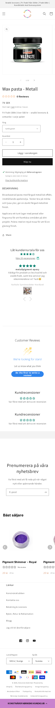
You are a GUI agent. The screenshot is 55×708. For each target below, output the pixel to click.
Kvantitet (6, 136)
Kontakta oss (12, 600)
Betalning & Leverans (16, 607)
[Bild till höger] (34, 80)
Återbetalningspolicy (23, 687)
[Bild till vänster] (20, 80)
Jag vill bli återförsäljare (18, 627)
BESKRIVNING (10, 188)
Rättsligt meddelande (19, 696)
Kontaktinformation (43, 691)
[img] (27, 254)
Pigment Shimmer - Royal (19, 562)
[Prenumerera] (45, 492)
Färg (4, 122)
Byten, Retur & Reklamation (19, 613)
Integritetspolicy (42, 687)
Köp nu (27, 161)
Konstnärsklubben (15, 593)
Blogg (9, 620)
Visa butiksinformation (16, 180)
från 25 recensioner (25, 258)
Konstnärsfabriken (25, 683)
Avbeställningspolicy (39, 696)
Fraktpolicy (27, 691)
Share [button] (8, 235)
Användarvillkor (13, 691)
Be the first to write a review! (28, 374)
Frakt (13, 107)
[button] (27, 703)
